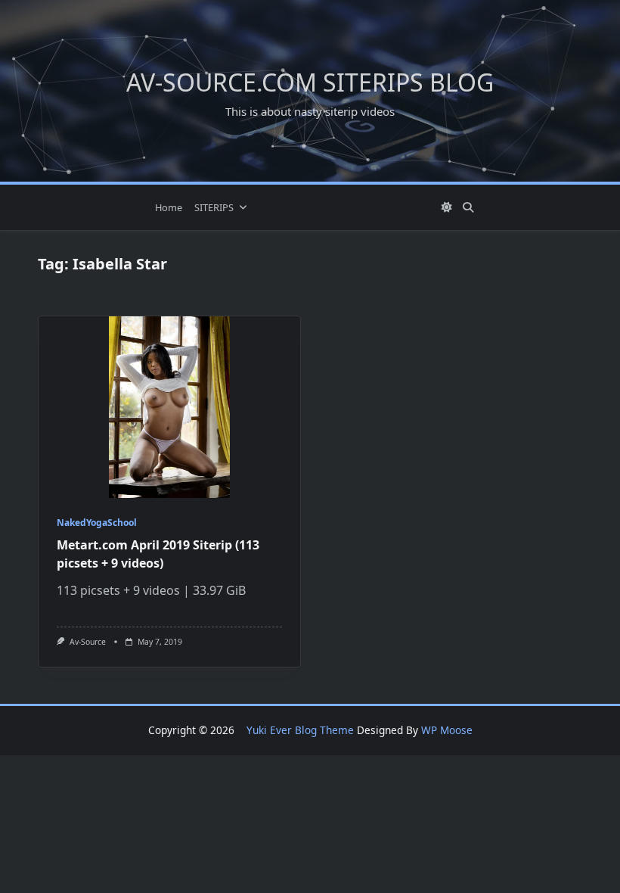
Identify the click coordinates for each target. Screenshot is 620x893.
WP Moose (447, 730)
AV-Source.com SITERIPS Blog (310, 82)
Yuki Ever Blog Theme (300, 730)
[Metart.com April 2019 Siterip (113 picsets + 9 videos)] (169, 407)
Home (168, 207)
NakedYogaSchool (97, 522)
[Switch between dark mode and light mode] (447, 207)
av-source (88, 641)
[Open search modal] (468, 207)
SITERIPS (214, 207)
